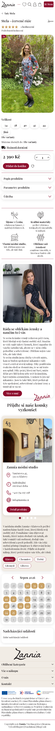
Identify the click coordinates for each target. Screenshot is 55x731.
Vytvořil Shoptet (16, 726)
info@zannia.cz (20, 499)
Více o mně (12, 393)
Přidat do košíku (16, 166)
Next (42, 577)
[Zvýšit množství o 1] (48, 157)
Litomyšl (9, 565)
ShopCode (41, 726)
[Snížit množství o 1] (36, 157)
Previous (12, 577)
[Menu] (49, 4)
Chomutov (25, 559)
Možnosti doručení (17, 147)
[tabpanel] (27, 467)
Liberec (25, 565)
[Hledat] (29, 4)
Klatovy (9, 559)
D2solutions (30, 726)
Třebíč (40, 559)
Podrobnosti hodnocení (12, 30)
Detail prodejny (18, 509)
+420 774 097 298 (21, 492)
